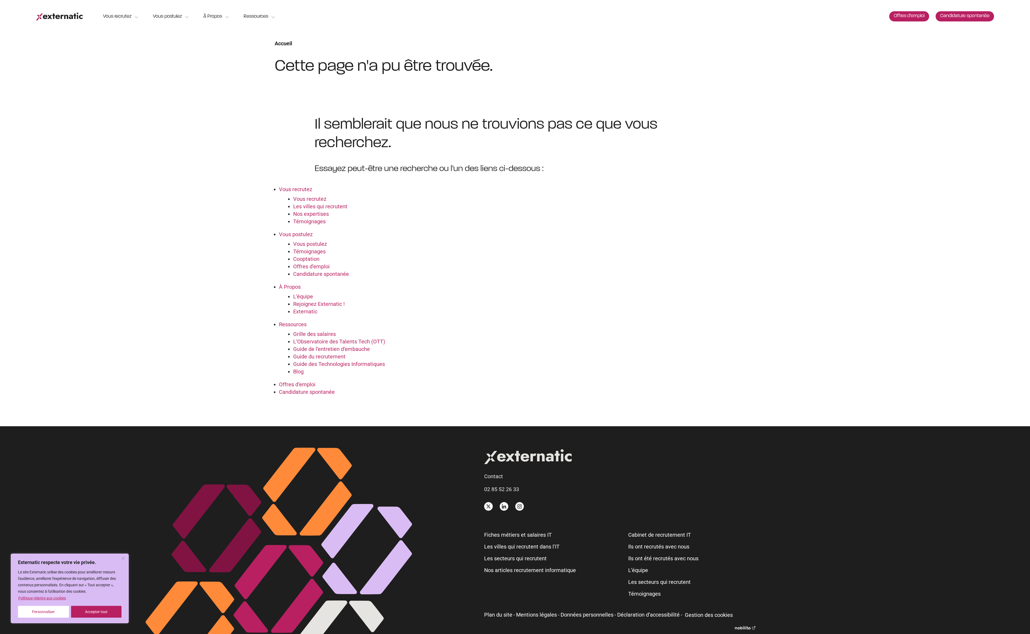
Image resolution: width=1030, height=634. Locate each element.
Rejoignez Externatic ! (319, 304)
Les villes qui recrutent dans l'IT (522, 546)
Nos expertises (311, 214)
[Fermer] (123, 558)
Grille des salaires (314, 334)
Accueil (283, 43)
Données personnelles (587, 614)
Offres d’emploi (909, 16)
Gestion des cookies (709, 615)
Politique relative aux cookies (42, 598)
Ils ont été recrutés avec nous (663, 558)
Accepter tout (96, 612)
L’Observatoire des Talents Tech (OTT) (339, 341)
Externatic (305, 311)
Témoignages (309, 221)
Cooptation (306, 259)
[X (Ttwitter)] (488, 506)
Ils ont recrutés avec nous (658, 546)
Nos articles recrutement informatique (530, 570)
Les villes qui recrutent (320, 206)
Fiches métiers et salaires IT (518, 535)
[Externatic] (619, 457)
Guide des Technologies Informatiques (339, 364)
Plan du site (498, 614)
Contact (493, 476)
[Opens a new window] (745, 627)
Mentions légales (536, 614)
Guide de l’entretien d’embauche (331, 349)
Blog (298, 371)
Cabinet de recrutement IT (659, 535)
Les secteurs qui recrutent (515, 558)
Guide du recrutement (319, 356)
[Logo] (59, 16)
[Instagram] (519, 506)
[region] (70, 588)
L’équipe (303, 296)
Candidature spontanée (964, 16)
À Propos (212, 16)
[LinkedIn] (504, 506)
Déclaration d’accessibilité (648, 614)
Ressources (256, 16)
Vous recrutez (117, 16)
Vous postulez (167, 16)
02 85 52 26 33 (501, 489)
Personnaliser (43, 612)
